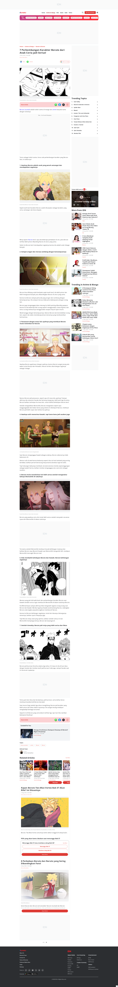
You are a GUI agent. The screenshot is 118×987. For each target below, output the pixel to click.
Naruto (30, 240)
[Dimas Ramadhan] (21, 752)
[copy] (67, 104)
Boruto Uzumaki (25, 109)
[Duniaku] (23, 12)
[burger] (97, 12)
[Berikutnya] (70, 767)
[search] (83, 13)
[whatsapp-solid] (56, 104)
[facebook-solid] (59, 104)
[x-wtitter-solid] (63, 104)
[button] (44, 846)
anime (54, 109)
